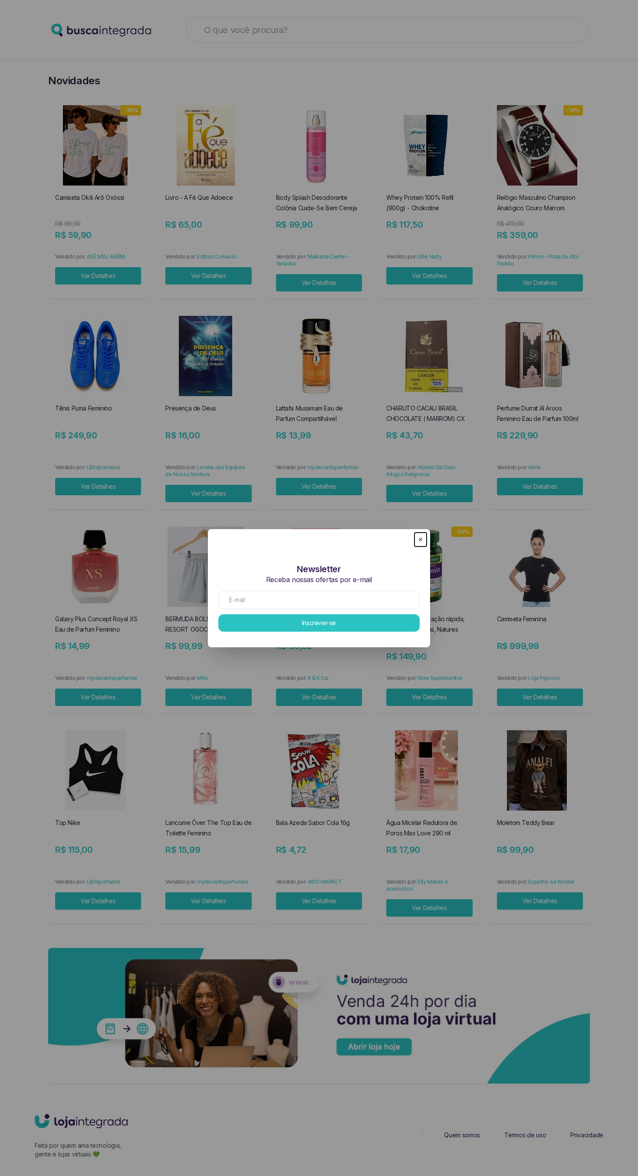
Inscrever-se (319, 622)
